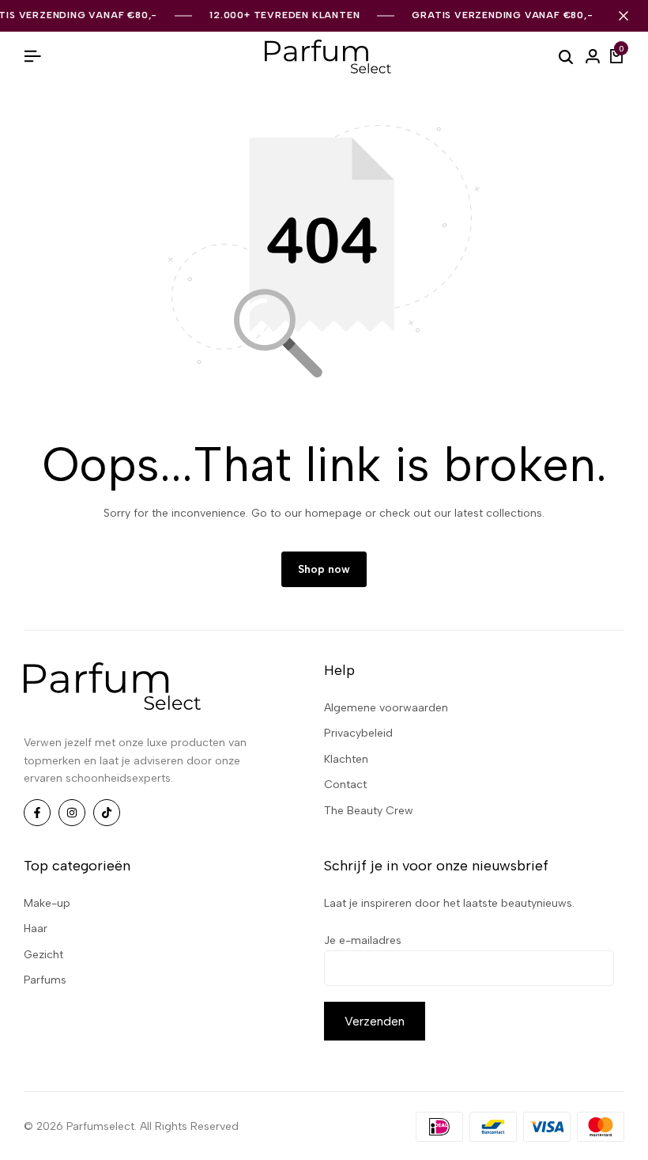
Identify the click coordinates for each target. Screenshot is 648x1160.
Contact (345, 784)
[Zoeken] (566, 56)
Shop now (324, 569)
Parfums (45, 980)
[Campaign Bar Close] (623, 16)
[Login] (593, 57)
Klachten (346, 759)
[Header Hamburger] (32, 56)
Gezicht (43, 954)
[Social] (37, 812)
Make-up (47, 903)
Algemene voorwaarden (386, 708)
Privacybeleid (358, 733)
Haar (35, 928)
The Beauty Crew (368, 810)
